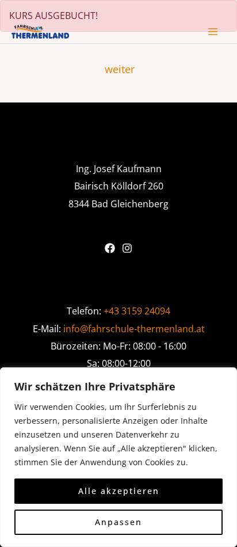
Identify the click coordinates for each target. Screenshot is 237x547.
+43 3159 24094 (137, 310)
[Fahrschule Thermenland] (40, 32)
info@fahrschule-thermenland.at (134, 328)
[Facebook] (110, 248)
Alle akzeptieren (118, 490)
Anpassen (118, 521)
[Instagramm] (127, 248)
